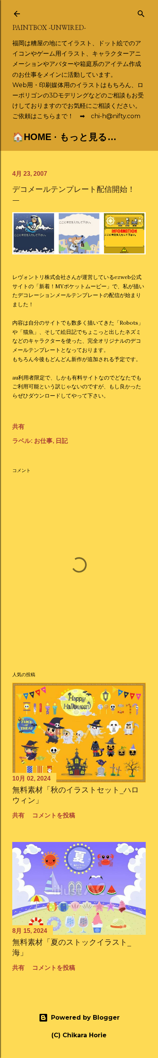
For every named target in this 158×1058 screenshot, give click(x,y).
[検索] (141, 12)
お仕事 (43, 440)
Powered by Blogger (85, 1017)
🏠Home (31, 137)
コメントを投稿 (53, 815)
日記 (62, 440)
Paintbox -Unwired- (49, 27)
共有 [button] (18, 426)
